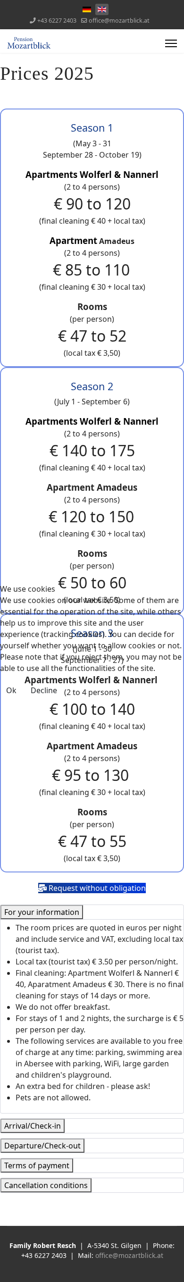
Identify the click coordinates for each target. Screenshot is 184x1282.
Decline (44, 690)
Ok (11, 690)
